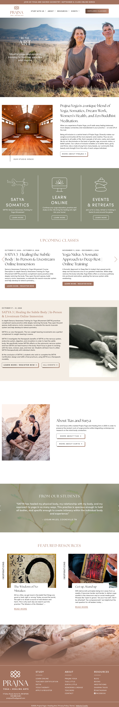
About (51, 11)
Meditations (100, 684)
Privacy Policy (63, 705)
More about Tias (69, 436)
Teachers (69, 690)
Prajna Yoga (71, 678)
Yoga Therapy (42, 687)
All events (49, 365)
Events (74, 11)
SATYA (38, 684)
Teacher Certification (47, 681)
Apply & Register (44, 690)
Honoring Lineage (74, 687)
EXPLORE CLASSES (97, 11)
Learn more (59, 217)
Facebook (100, 693)
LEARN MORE (18, 217)
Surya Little (71, 684)
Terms (72, 705)
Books (97, 681)
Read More (20, 608)
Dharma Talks (101, 687)
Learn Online (42, 678)
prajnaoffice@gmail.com (15, 698)
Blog (96, 678)
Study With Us (37, 11)
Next (115, 259)
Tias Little (70, 681)
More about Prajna (73, 154)
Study (40, 671)
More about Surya (69, 443)
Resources (62, 11)
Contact (69, 693)
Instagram (101, 690)
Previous (3, 259)
